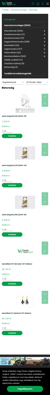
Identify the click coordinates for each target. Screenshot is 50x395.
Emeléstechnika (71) (14, 34)
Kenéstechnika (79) (14, 38)
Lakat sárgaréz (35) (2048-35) (14, 116)
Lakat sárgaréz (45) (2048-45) (14, 165)
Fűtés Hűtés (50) (12, 53)
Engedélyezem (25, 389)
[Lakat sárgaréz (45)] (25, 153)
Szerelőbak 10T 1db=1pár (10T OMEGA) (17, 264)
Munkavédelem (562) (15, 56)
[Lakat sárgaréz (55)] (25, 202)
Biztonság (33, 10)
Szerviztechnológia (19, 10)
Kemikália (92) (11, 45)
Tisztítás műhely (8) (14, 64)
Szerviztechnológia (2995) (17, 25)
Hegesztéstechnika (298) (17, 42)
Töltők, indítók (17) (13, 60)
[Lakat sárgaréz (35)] (25, 103)
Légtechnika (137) (13, 49)
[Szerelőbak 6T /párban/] (25, 301)
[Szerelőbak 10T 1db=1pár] (25, 251)
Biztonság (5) (11, 67)
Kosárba (12, 136)
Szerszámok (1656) (13, 31)
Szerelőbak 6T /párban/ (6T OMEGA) (16, 313)
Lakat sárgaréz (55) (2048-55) (14, 215)
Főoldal (5, 10)
